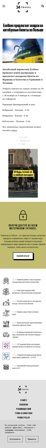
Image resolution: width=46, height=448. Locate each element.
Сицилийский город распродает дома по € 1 (25, 367)
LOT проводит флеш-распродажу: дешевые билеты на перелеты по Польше (26, 345)
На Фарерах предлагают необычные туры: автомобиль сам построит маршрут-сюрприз (26, 334)
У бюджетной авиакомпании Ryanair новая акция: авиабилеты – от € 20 (26, 356)
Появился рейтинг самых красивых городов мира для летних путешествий (26, 281)
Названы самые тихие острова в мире (25, 313)
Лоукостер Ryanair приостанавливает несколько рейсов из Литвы (27, 324)
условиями (9, 430)
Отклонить (15, 439)
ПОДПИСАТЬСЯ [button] (23, 256)
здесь (14, 130)
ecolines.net (25, 140)
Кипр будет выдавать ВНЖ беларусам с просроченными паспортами (26, 291)
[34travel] (23, 7)
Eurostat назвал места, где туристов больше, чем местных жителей (26, 302)
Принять (32, 439)
